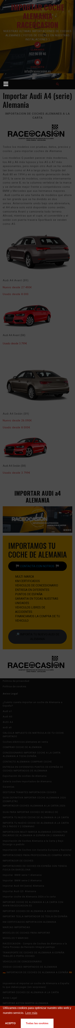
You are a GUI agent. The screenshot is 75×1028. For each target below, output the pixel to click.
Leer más (31, 1012)
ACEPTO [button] (10, 1023)
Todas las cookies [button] (37, 1023)
